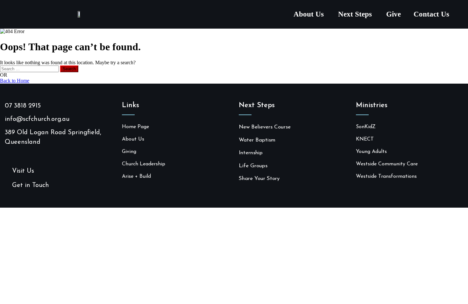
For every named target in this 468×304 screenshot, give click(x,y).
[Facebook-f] (7, 154)
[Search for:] (30, 68)
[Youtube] (17, 154)
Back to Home (14, 80)
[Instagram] (27, 154)
